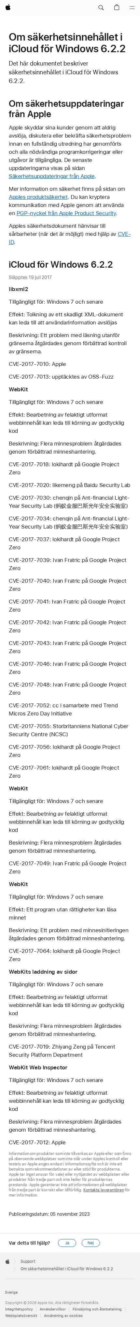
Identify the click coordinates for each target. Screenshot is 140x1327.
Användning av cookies (63, 1316)
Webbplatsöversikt (21, 1316)
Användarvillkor (53, 1309)
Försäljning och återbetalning (97, 1309)
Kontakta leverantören (103, 1190)
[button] (101, 8)
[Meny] (132, 8)
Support (28, 1261)
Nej (91, 1243)
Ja (67, 1243)
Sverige (11, 1292)
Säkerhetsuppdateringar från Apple (52, 176)
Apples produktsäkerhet (38, 197)
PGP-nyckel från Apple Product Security (66, 213)
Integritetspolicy (19, 1309)
